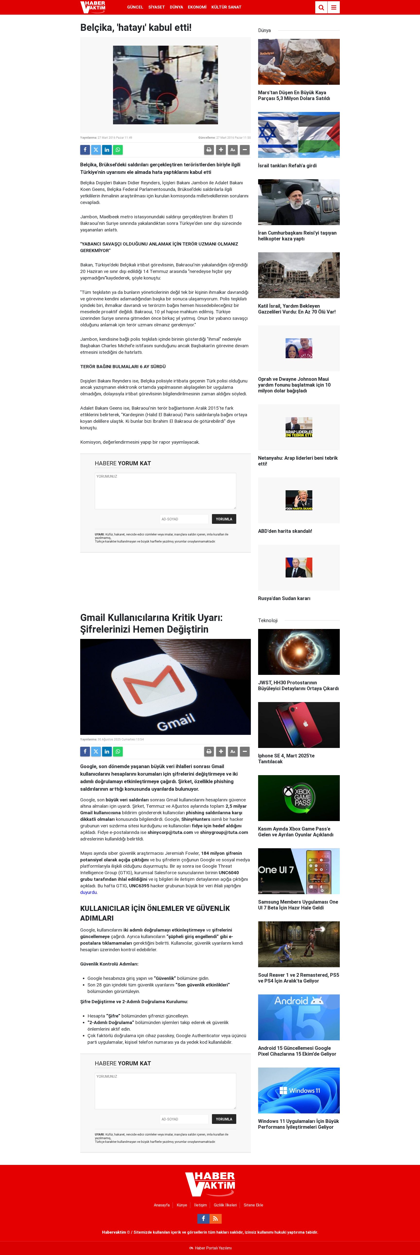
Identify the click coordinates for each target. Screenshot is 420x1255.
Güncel (135, 7)
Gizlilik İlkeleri (225, 1205)
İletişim (200, 1205)
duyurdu (88, 892)
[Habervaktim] (92, 7)
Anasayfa (162, 1205)
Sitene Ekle (253, 1205)
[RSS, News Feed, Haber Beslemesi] (216, 1219)
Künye (182, 1205)
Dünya (176, 7)
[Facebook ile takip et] (203, 1219)
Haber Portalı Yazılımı (213, 1248)
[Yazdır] (209, 150)
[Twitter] (96, 150)
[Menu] (333, 7)
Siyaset (156, 7)
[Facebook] (85, 150)
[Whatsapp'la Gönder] (118, 150)
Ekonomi (197, 7)
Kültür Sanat (226, 7)
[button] (221, 150)
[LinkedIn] (107, 150)
